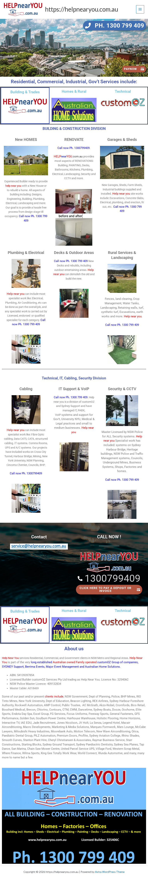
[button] (114, 25)
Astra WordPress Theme (109, 871)
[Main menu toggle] (140, 9)
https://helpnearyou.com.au (81, 9)
